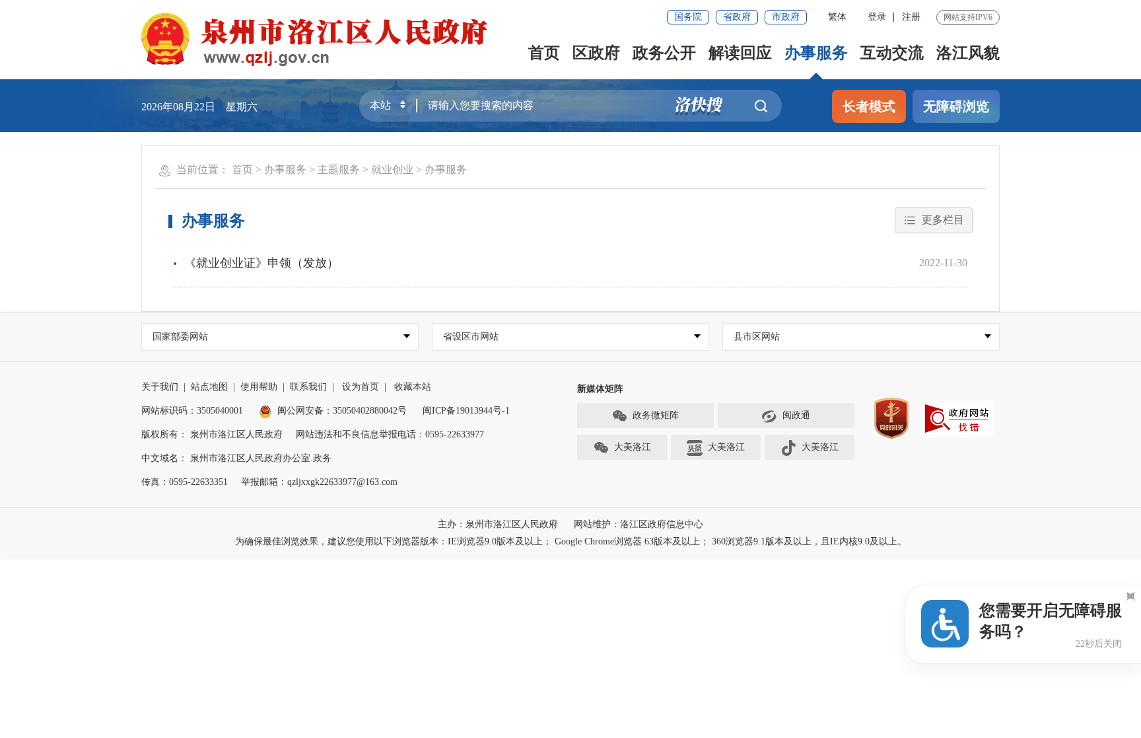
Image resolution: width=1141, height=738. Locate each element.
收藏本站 (412, 387)
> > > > (349, 169)
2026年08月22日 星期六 (199, 106)
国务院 (688, 17)
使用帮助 (258, 387)
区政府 (596, 52)
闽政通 (796, 415)
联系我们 (308, 387)
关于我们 (159, 387)
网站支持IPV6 (968, 17)
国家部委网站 (180, 337)
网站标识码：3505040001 (192, 411)
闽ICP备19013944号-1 (466, 411)
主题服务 (339, 169)
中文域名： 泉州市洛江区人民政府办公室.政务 (236, 458)
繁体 (837, 17)
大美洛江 (632, 447)
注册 (911, 17)
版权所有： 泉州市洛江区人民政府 (212, 434)
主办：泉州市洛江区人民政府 (498, 524)
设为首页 (360, 387)
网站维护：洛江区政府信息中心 (638, 524)
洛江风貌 (968, 52)
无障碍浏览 (956, 106)
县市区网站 (757, 337)
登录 (877, 17)
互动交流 (892, 52)
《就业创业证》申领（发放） (261, 263)
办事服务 (816, 52)
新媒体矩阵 (600, 389)
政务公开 (664, 52)
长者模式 (869, 106)
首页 (544, 52)
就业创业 (392, 169)
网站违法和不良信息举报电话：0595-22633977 (390, 434)
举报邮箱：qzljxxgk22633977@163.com (319, 482)
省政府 (737, 17)
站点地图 (209, 387)
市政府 (786, 17)
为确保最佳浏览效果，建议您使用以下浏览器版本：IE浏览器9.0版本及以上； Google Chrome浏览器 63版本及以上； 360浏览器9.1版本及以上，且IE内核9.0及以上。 (571, 541)
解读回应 (740, 52)
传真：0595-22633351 (184, 482)
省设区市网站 (471, 337)
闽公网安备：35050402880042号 (342, 411)
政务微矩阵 (656, 415)
